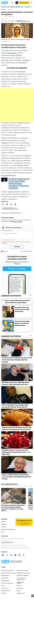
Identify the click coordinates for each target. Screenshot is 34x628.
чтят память (12, 53)
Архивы (3, 521)
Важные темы (5, 6)
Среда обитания (5, 590)
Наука (3, 585)
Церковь (3, 593)
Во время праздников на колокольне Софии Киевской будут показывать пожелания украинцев (19, 183)
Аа (16, 2)
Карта (3, 532)
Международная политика (8, 573)
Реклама (3, 526)
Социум (19, 583)
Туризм (19, 590)
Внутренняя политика (7, 570)
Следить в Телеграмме (18, 269)
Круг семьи (20, 588)
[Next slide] (31, 7)
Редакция (4, 524)
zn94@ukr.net (22, 545)
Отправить (17, 246)
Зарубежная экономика (23, 573)
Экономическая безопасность (21, 578)
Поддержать (25, 2)
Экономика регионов (7, 583)
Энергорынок (5, 578)
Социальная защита (22, 570)
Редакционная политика (8, 529)
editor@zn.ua (26, 547)
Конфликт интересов (23, 575)
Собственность (21, 593)
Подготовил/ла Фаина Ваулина (11, 213)
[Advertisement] (17, 105)
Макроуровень (5, 575)
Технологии (4, 588)
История (19, 585)
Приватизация (5, 580)
